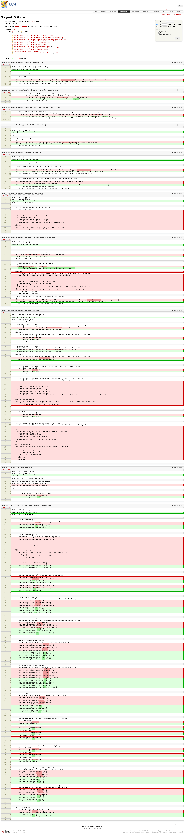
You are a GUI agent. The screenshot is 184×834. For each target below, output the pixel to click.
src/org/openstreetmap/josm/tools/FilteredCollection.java (32, 41)
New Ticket (146, 11)
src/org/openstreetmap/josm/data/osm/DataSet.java (31, 35)
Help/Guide (153, 9)
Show (159, 24)
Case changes (164, 33)
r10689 (3, 109)
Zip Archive (97, 828)
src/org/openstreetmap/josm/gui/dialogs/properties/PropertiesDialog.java (37, 37)
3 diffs (48, 42)
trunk (13, 29)
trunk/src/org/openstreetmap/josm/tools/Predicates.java (22, 193)
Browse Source (124, 11)
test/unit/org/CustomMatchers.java (25, 51)
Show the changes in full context (167, 26)
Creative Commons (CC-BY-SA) (145, 832)
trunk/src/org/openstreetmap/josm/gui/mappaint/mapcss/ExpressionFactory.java (31, 107)
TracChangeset (156, 824)
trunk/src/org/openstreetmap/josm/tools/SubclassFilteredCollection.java (28, 237)
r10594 (3, 195)
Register (167, 9)
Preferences (145, 9)
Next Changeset (177, 14)
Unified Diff (86, 828)
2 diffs (51, 35)
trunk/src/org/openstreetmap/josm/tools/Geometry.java (22, 152)
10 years (33, 21)
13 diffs (56, 53)
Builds (164, 11)
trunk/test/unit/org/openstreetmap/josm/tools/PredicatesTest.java (26, 505)
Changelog (113, 11)
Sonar (171, 11)
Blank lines (163, 31)
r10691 (8, 64)
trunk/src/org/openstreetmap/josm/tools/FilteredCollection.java (25, 125)
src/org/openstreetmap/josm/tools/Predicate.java (30, 44)
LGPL (177, 832)
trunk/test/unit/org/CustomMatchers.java (17, 468)
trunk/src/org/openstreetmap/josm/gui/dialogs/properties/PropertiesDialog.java (30, 90)
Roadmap (156, 11)
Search (179, 11)
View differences (160, 22)
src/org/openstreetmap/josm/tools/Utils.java (28, 49)
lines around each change (174, 24)
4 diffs (59, 48)
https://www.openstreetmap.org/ (174, 831)
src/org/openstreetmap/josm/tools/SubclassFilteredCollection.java (35, 48)
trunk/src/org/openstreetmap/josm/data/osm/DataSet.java (23, 62)
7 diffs (45, 49)
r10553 (3, 507)
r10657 (3, 127)
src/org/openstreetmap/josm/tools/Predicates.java (30, 46)
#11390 (17, 26)
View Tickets (135, 11)
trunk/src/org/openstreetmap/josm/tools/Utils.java (20, 310)
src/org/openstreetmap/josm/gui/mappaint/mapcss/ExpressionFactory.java (38, 39)
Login (138, 9)
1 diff (63, 37)
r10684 (3, 154)
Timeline (103, 11)
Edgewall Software (20, 832)
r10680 (3, 92)
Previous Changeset (166, 14)
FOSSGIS (144, 831)
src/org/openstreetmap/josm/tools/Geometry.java (30, 42)
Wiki (96, 11)
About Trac (160, 9)
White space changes (166, 34)
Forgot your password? (177, 9)
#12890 (24, 26)
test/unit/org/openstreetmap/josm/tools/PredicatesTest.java (33, 53)
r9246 (3, 470)
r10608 (3, 64)
